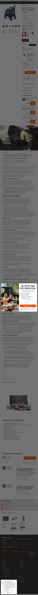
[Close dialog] (36, 284)
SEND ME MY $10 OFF (28, 305)
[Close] (16, 580)
